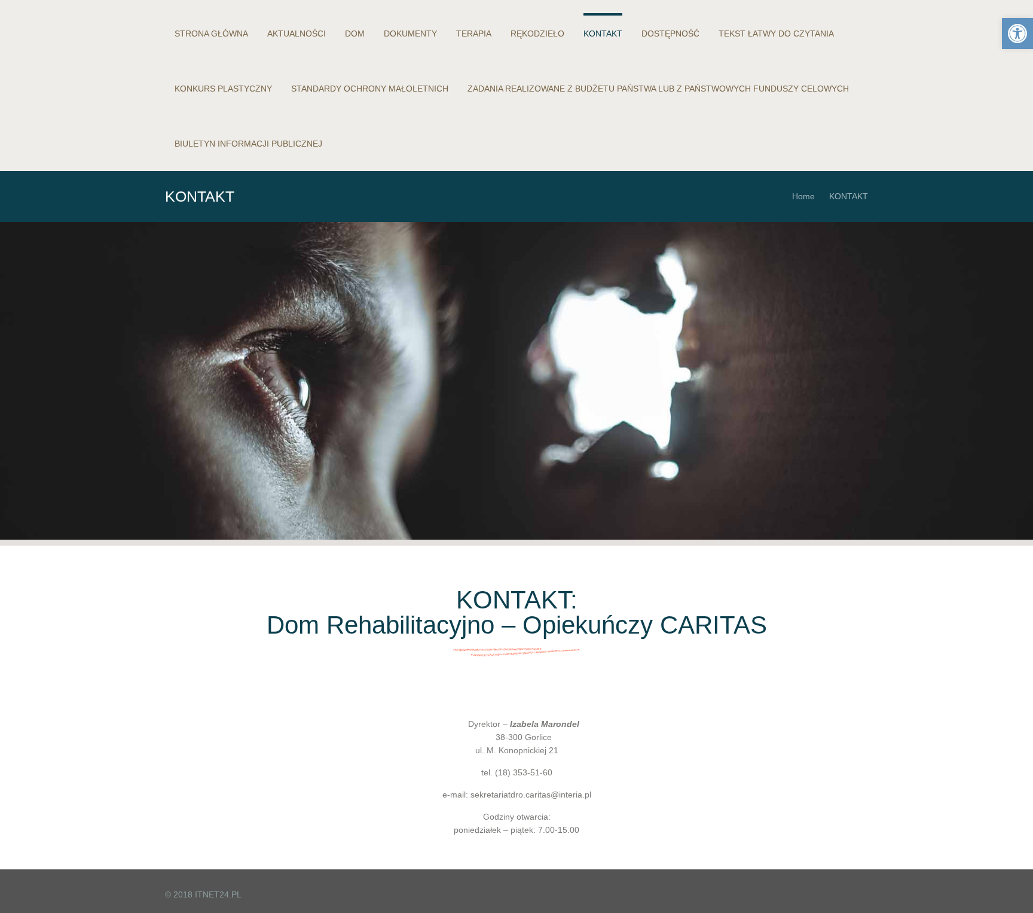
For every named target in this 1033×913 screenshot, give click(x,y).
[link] (1017, 33)
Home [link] (803, 196)
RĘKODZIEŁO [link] (537, 33)
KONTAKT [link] (602, 33)
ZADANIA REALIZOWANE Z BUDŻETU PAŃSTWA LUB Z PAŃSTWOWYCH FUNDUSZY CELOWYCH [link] (658, 88)
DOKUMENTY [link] (410, 33)
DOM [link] (355, 33)
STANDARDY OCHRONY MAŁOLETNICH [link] (369, 88)
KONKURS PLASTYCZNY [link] (223, 88)
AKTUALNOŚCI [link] (296, 33)
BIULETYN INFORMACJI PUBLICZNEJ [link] (248, 143)
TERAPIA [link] (473, 33)
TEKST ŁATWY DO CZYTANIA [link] (776, 33)
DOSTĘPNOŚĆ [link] (670, 33)
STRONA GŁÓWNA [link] (211, 33)
